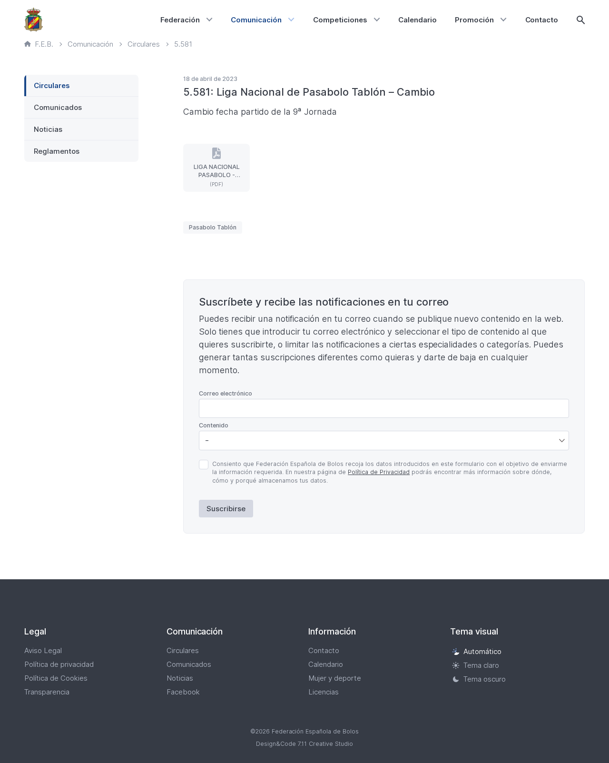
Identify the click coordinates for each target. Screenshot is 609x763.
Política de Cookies (56, 678)
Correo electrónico (225, 393)
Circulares (52, 85)
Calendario (417, 19)
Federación (180, 19)
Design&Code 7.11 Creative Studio (304, 743)
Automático (482, 651)
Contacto (542, 19)
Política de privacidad (59, 664)
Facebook (183, 691)
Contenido (213, 425)
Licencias (323, 691)
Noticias (48, 129)
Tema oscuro (484, 679)
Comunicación (256, 19)
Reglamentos (56, 151)
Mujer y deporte (334, 678)
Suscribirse (226, 508)
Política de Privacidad (379, 472)
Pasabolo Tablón (212, 227)
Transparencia (46, 691)
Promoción (474, 19)
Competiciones (340, 19)
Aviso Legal (43, 650)
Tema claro (481, 665)
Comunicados (58, 107)
